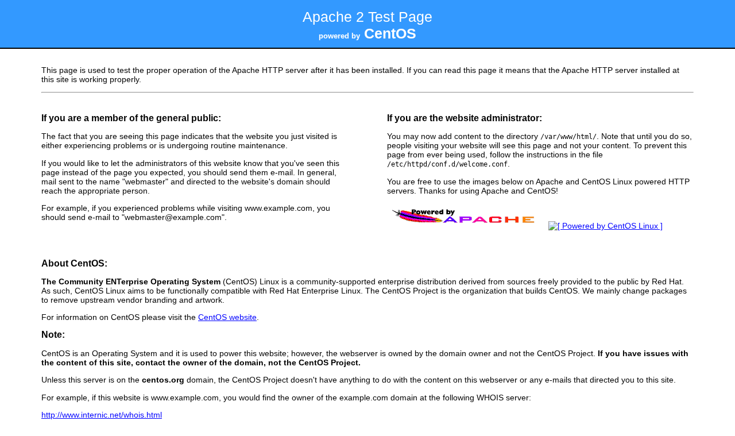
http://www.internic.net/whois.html (101, 414)
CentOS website (227, 317)
